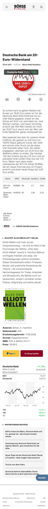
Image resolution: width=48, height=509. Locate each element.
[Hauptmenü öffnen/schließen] (7, 7)
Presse (5, 502)
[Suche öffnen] (41, 7)
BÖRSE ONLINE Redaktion (27, 226)
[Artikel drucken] (18, 99)
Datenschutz (31, 498)
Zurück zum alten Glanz (15, 464)
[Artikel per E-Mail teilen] (7, 99)
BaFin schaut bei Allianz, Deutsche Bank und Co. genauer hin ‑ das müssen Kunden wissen (23, 433)
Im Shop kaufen (32, 353)
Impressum (6, 505)
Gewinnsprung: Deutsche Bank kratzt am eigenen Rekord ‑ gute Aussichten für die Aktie (22, 445)
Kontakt (42, 502)
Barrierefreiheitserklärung (11, 498)
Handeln (42, 478)
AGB (44, 498)
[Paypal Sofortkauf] (11, 353)
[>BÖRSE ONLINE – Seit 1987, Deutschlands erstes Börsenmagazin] (20, 7)
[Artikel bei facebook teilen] (30, 99)
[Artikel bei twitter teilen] (41, 99)
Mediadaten (41, 505)
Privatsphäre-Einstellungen (23, 502)
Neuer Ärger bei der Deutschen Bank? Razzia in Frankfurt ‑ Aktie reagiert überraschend (23, 456)
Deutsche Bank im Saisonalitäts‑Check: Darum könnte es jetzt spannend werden (22, 472)
